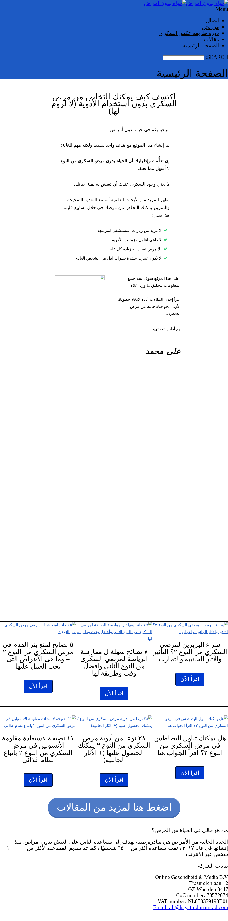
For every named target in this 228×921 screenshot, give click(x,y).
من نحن (210, 27)
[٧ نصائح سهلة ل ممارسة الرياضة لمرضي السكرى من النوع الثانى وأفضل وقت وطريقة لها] (114, 632)
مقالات (211, 39)
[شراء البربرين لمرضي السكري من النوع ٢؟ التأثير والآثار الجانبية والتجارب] (190, 629)
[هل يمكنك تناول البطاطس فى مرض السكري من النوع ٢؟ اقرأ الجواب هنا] (190, 722)
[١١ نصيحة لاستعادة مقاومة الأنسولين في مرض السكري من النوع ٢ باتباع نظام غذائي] (38, 722)
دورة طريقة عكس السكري (189, 33)
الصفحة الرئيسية (201, 46)
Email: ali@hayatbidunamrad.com (190, 907)
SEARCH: (216, 57)
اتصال (212, 21)
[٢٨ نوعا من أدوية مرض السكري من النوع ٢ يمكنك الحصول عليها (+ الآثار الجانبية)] (114, 722)
